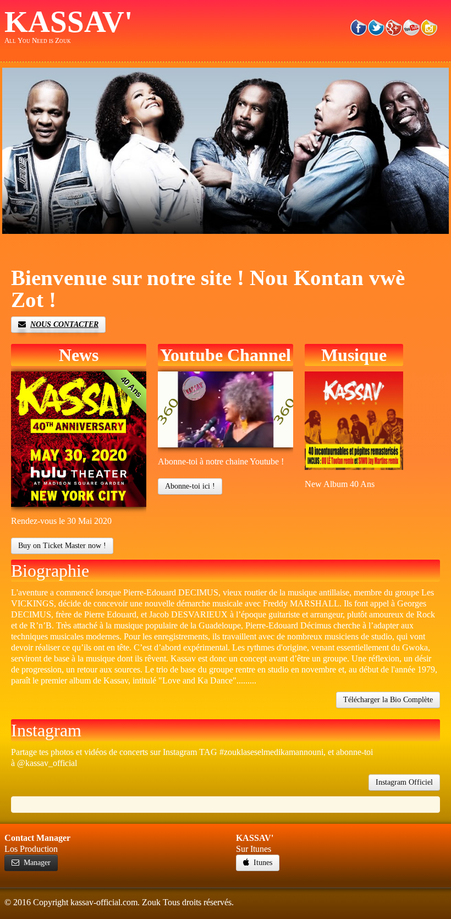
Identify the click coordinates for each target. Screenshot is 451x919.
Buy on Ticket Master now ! (62, 545)
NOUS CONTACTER (64, 324)
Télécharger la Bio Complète (388, 700)
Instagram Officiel (404, 782)
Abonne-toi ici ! (190, 486)
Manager (37, 862)
